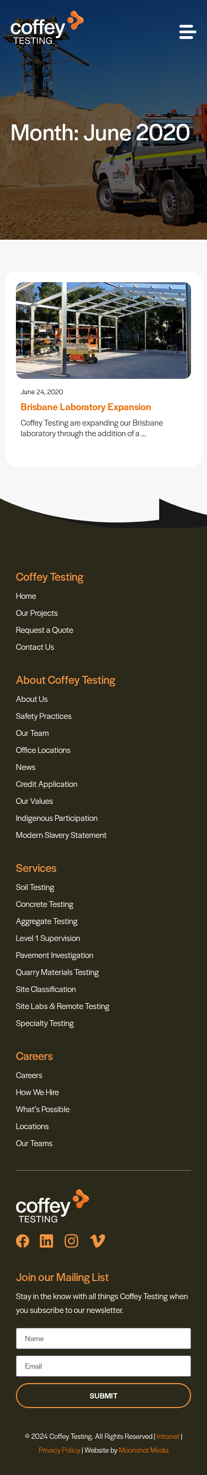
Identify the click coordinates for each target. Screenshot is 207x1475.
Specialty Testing (45, 1022)
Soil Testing (35, 886)
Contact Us (35, 646)
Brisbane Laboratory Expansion (86, 406)
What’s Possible (43, 1108)
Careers (29, 1074)
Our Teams (34, 1142)
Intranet (169, 1436)
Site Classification (46, 988)
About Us (32, 698)
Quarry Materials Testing (57, 971)
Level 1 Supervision (48, 937)
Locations (32, 1125)
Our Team (32, 732)
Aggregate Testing (46, 920)
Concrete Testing (44, 903)
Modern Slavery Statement (61, 834)
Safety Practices (44, 715)
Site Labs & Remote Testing (62, 1005)
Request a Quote (44, 629)
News (26, 766)
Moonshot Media (144, 1450)
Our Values (34, 800)
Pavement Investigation (54, 954)
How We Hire (37, 1091)
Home (26, 595)
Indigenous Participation (57, 817)
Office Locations (43, 749)
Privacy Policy (59, 1450)
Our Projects (37, 612)
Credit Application (46, 783)
